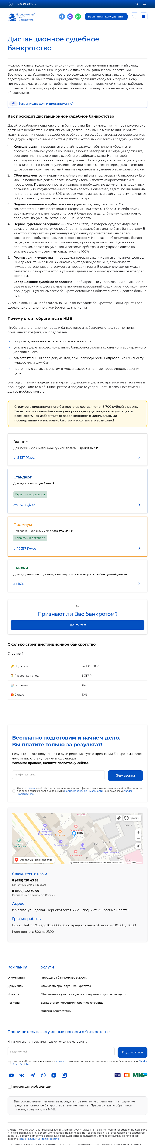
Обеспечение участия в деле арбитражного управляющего (83, 994)
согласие (30, 788)
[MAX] (70, 16)
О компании (16, 977)
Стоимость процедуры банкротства (66, 986)
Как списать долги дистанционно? (46, 103)
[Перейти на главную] (21, 14)
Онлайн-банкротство (56, 1011)
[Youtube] (11, 1075)
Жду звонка (125, 775)
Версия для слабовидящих (32, 1086)
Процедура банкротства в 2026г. (64, 977)
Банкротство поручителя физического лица (72, 1002)
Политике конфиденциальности (83, 790)
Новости (13, 994)
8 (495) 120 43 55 (25, 880)
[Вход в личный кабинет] (144, 4)
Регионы (14, 1002)
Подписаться (132, 1052)
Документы (15, 986)
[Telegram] (62, 16)
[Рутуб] (64, 1075)
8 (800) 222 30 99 (25, 891)
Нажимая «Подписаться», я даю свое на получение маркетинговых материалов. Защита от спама (79, 1063)
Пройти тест (78, 625)
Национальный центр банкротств (39, 1138)
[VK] (22, 1075)
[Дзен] (53, 1075)
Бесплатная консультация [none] (106, 16)
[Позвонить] (134, 16)
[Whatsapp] (78, 16)
